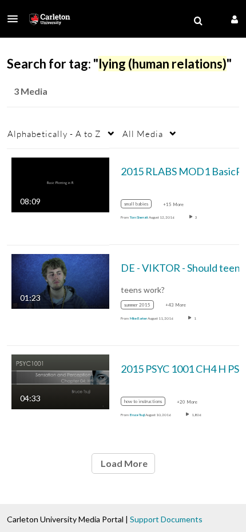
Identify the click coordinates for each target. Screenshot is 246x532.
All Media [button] (142, 133)
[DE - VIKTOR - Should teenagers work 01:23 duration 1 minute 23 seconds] (60, 280)
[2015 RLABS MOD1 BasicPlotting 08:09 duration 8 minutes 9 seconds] (60, 183)
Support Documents (166, 519)
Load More (123, 463)
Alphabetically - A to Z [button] (54, 133)
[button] (16, 19)
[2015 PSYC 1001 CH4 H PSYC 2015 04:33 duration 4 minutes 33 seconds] (60, 381)
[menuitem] (198, 21)
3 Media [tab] (30, 91)
